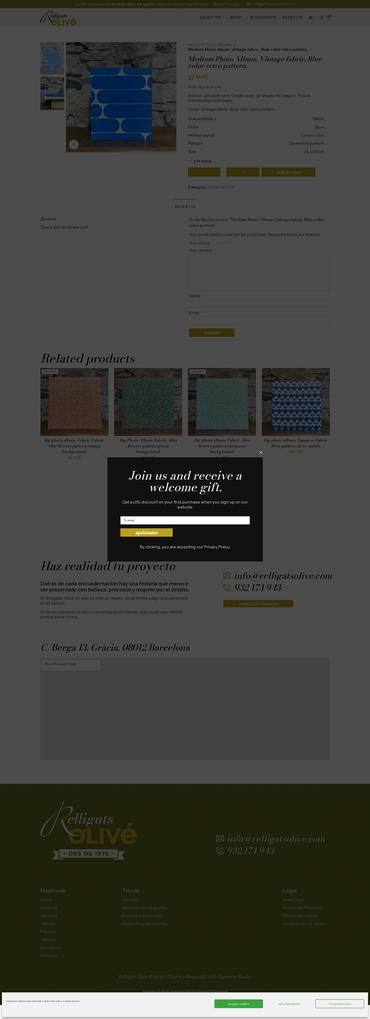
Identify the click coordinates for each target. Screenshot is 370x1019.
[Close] (261, 452)
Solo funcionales (289, 1004)
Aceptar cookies (238, 1004)
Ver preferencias (339, 1004)
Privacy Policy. (217, 546)
